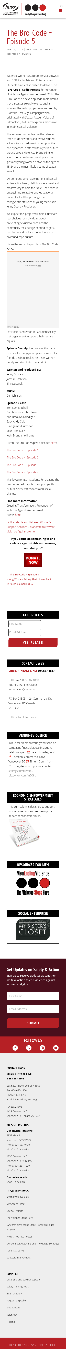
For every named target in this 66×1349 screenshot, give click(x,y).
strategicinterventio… (20, 745)
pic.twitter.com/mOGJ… (22, 749)
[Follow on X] (28, 1048)
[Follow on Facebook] (15, 1048)
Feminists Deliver (16, 1250)
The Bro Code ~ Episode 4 (23, 472)
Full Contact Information (22, 717)
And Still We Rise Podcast (20, 1236)
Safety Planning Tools (18, 1286)
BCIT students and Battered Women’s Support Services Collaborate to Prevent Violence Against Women (30, 526)
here (53, 443)
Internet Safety (14, 1293)
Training (11, 1321)
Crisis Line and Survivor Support (23, 1279)
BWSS (33, 1345)
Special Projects (15, 1210)
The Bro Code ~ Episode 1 (23, 450)
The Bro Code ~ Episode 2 (23, 457)
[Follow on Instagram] (42, 1048)
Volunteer (12, 1314)
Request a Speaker (17, 1300)
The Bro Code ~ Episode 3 (23, 465)
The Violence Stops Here (20, 1217)
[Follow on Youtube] (56, 1048)
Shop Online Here (16, 1181)
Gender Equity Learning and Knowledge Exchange (33, 1243)
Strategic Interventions (19, 1257)
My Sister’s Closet (16, 1203)
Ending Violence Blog (18, 1196)
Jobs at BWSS (14, 1307)
